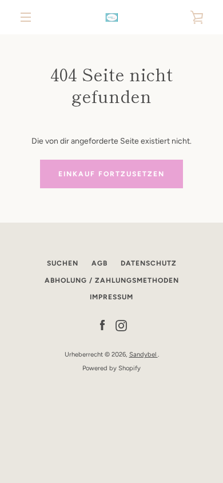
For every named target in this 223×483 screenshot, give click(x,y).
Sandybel (143, 354)
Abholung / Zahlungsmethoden (112, 280)
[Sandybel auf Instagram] (121, 325)
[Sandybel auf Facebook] (102, 325)
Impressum (111, 297)
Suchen (62, 263)
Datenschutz (149, 263)
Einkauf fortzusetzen (111, 174)
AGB (99, 263)
